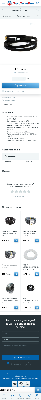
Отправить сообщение (20, 357)
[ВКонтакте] (14, 384)
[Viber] (27, 384)
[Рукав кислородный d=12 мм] (10, 254)
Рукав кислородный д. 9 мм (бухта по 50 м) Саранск (10, 301)
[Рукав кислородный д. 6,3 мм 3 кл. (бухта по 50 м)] (31, 221)
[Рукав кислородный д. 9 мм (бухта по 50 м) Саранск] (10, 288)
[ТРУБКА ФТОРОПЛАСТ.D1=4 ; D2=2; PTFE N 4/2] (31, 254)
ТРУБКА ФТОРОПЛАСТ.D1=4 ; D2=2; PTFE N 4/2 (31, 267)
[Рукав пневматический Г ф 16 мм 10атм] (31, 288)
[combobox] (6, 339)
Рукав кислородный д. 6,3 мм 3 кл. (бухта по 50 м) (31, 233)
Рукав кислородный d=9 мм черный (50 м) (9, 233)
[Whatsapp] (21, 384)
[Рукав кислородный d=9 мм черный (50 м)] (10, 221)
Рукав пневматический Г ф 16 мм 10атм (30, 301)
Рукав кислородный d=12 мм (9, 266)
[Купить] (16, 240)
